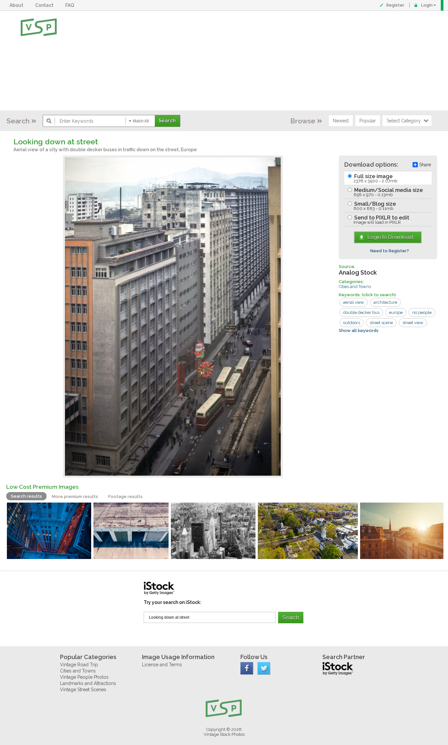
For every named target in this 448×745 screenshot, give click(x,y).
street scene (381, 322)
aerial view (353, 302)
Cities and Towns (355, 286)
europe (396, 312)
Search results (26, 496)
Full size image (375, 178)
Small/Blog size (374, 206)
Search (18, 121)
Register (395, 5)
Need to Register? (389, 250)
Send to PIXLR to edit (381, 220)
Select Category (404, 120)
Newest (341, 120)
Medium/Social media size (388, 192)
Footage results (125, 496)
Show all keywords (358, 330)
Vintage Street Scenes (83, 689)
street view (412, 322)
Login (427, 5)
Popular (367, 120)
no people (422, 312)
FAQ (70, 5)
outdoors (351, 322)
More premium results (75, 496)
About (17, 5)
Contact (45, 5)
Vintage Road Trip (79, 664)
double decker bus (361, 312)
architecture (385, 302)
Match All (141, 121)
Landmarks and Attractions (88, 683)
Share (425, 164)
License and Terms (162, 664)
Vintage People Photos (84, 677)
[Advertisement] (245, 61)
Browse (302, 121)
